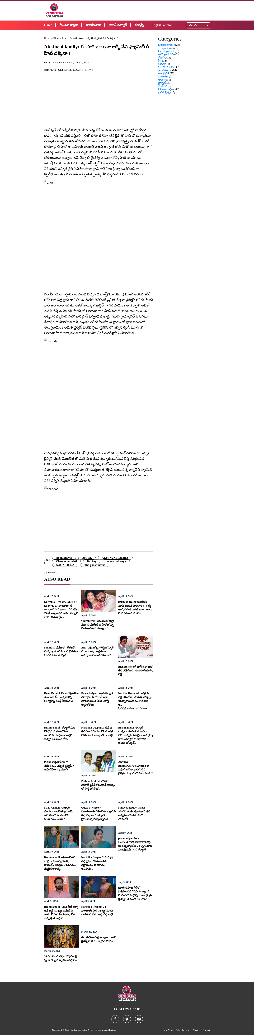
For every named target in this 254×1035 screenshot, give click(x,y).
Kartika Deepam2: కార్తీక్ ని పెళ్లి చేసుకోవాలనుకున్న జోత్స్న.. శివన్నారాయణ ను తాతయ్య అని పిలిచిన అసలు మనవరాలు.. (135, 701)
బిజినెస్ (162, 63)
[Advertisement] (150, 10)
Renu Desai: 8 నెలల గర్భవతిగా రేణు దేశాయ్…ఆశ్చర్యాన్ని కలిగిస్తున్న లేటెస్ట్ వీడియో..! (61, 697)
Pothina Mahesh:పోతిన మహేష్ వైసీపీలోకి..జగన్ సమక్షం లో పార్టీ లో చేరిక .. (98, 785)
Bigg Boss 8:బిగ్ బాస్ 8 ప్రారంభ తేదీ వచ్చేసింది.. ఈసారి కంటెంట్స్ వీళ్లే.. (135, 670)
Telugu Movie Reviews (105, 1030)
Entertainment (165, 44)
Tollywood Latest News (82, 1030)
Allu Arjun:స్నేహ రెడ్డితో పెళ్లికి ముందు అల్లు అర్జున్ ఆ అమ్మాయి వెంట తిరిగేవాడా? (97, 651)
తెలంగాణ (163, 79)
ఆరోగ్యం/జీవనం (166, 54)
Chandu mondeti (66, 561)
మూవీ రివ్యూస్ (118, 25)
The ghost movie (94, 565)
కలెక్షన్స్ (139, 25)
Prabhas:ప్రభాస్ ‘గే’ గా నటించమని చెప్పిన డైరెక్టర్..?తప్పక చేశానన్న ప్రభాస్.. (59, 765)
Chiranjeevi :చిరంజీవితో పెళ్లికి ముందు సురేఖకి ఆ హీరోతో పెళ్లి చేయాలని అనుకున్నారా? (97, 624)
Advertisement (183, 1030)
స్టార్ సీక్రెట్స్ (164, 92)
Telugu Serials (166, 48)
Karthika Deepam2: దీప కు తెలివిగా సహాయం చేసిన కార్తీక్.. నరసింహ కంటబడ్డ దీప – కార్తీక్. (97, 731)
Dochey (91, 561)
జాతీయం (163, 76)
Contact (206, 1030)
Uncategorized (166, 51)
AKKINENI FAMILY (115, 557)
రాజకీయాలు (93, 25)
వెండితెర (162, 86)
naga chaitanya (116, 561)
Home (48, 25)
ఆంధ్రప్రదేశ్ (163, 73)
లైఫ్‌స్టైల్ (162, 82)
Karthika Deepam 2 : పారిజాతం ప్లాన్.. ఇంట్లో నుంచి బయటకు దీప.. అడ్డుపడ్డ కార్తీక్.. (98, 910)
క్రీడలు (161, 60)
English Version (162, 25)
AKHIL (87, 557)
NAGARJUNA (65, 565)
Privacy (196, 1030)
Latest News (167, 1030)
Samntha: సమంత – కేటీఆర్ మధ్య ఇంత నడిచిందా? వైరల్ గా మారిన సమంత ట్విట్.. (61, 651)
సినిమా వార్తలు (69, 25)
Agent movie (64, 557)
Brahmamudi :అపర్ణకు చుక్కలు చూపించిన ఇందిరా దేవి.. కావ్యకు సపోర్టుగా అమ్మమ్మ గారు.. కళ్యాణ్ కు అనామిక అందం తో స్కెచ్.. (135, 735)
